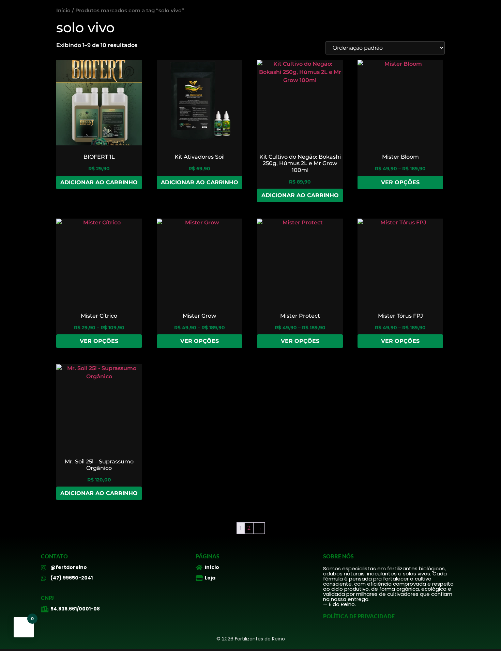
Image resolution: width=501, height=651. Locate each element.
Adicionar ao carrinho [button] (99, 182)
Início (63, 10)
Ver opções (400, 182)
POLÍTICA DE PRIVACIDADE (359, 616)
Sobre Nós (338, 556)
